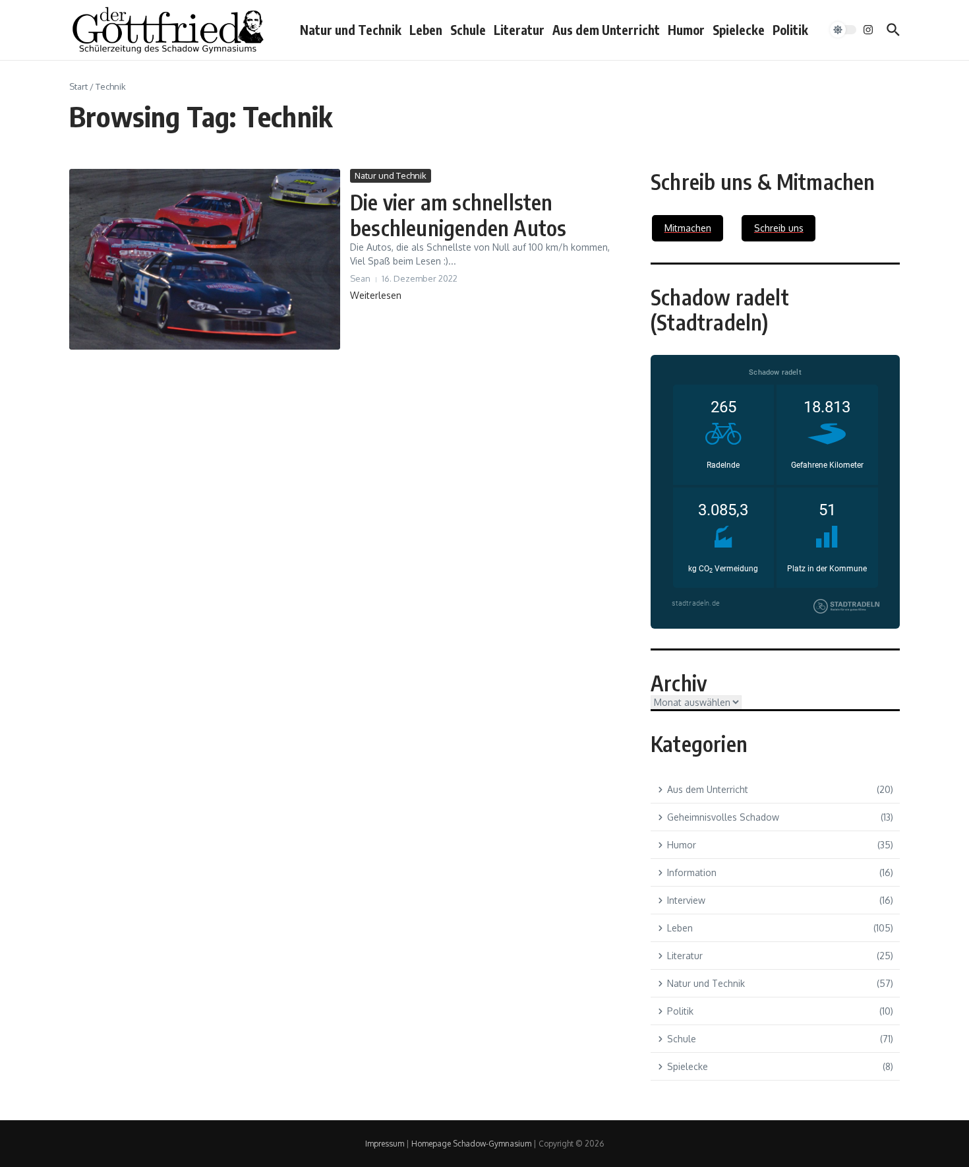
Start (78, 86)
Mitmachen (687, 228)
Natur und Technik (350, 30)
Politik (790, 30)
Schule (468, 30)
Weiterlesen (375, 295)
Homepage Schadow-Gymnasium (471, 1144)
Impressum (384, 1144)
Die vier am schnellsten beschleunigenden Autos (458, 214)
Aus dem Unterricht (606, 30)
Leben (425, 30)
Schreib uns (779, 228)
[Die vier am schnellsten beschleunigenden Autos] (204, 259)
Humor (686, 30)
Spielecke (739, 30)
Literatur (519, 30)
